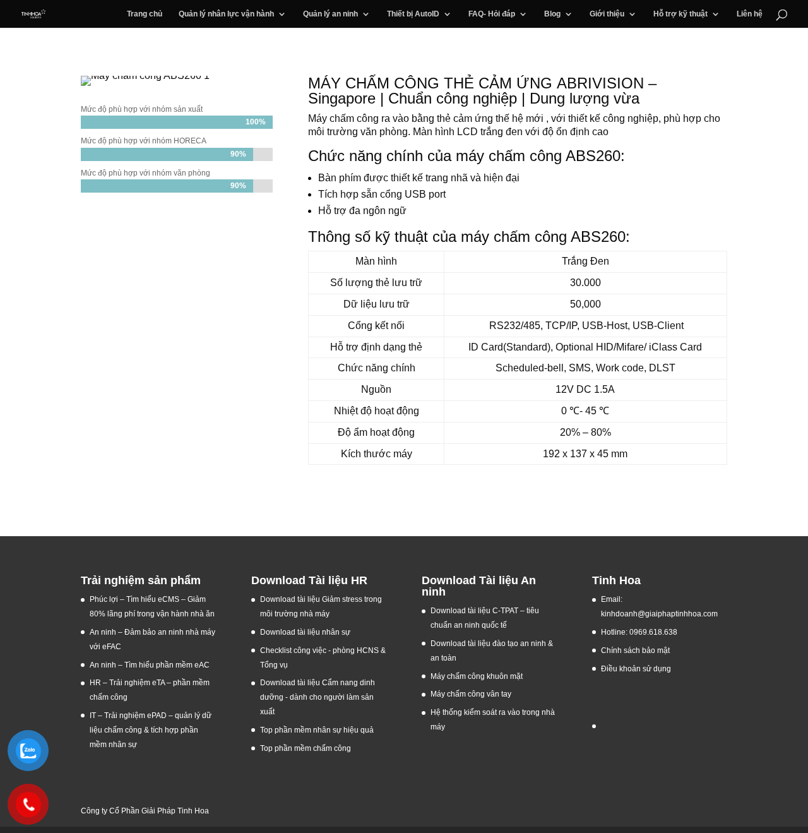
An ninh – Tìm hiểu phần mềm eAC (150, 665)
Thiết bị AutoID (413, 13)
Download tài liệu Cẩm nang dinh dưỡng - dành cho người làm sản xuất (317, 697)
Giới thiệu (607, 13)
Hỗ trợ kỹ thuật (680, 13)
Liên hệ (750, 13)
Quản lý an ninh (330, 13)
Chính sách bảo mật (635, 650)
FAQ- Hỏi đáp (491, 13)
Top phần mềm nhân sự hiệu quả (317, 730)
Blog (552, 13)
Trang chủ (144, 13)
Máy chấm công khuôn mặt (477, 676)
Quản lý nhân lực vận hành (226, 13)
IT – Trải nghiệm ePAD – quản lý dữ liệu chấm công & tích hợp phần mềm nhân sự (150, 730)
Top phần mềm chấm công (305, 748)
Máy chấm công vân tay (471, 694)
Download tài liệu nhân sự (305, 632)
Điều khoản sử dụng (636, 668)
